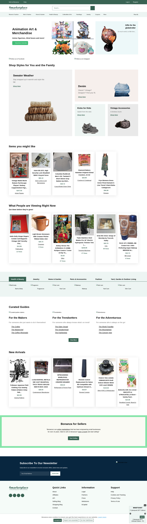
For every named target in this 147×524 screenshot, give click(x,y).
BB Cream (128, 256)
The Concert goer (105, 333)
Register (135, 2)
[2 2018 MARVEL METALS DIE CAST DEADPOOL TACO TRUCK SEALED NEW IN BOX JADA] (41, 382)
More (105, 14)
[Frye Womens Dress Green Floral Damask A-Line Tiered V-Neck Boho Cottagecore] (106, 173)
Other (62, 258)
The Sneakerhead (61, 330)
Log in (128, 2)
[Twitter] (14, 495)
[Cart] (136, 8)
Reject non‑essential (71, 520)
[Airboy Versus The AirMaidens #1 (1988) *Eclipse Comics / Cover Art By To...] (62, 238)
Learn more (102, 517)
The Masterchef (17, 330)
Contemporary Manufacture (41, 392)
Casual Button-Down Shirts (62, 186)
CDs (106, 246)
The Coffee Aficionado (19, 333)
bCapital (84, 504)
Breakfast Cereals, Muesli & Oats (127, 403)
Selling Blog (56, 501)
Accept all (57, 520)
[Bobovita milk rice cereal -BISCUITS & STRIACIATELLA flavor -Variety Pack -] (127, 382)
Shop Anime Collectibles (21, 43)
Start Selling (73, 438)
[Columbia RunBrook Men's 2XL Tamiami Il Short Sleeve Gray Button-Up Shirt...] (62, 173)
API (53, 498)
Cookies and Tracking (118, 495)
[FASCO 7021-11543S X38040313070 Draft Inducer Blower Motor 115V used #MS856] (106, 382)
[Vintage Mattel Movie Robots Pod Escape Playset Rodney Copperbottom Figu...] (19, 173)
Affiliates (55, 495)
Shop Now (17, 86)
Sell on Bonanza (14, 2)
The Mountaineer (105, 330)
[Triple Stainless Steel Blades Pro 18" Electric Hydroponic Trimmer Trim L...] (84, 238)
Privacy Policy (115, 498)
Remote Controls (84, 392)
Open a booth (82, 432)
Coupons (97, 14)
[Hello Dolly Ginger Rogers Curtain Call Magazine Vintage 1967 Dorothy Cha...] (19, 238)
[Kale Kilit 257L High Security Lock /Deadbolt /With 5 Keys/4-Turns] (41, 173)
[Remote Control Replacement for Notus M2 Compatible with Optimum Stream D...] (84, 382)
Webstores (85, 501)
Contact (55, 508)
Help (25, 2)
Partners (84, 495)
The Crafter (15, 327)
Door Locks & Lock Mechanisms (41, 182)
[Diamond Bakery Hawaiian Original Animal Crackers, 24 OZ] (84, 173)
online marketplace (63, 429)
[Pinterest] (18, 495)
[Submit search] (93, 8)
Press (84, 498)
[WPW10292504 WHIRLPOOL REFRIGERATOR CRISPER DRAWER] (62, 382)
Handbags (79, 14)
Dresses (106, 193)
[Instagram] (22, 495)
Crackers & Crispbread (84, 180)
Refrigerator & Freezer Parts (62, 387)
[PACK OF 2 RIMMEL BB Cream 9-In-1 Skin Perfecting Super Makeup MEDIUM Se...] (127, 238)
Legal (83, 492)
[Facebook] (10, 495)
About (54, 492)
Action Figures (19, 193)
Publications (19, 249)
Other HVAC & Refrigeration (106, 390)
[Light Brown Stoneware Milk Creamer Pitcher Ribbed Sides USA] (41, 238)
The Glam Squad (61, 327)
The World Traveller (106, 327)
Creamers (41, 244)
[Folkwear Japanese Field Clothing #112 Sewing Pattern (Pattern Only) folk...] (19, 382)
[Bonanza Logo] (18, 8)
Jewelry (89, 14)
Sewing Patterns (19, 398)
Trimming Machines (84, 250)
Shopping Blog (57, 504)
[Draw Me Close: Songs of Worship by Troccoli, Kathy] (106, 238)
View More (73, 340)
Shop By (136, 14)
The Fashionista (61, 333)
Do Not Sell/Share (87, 520)
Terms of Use (115, 501)
